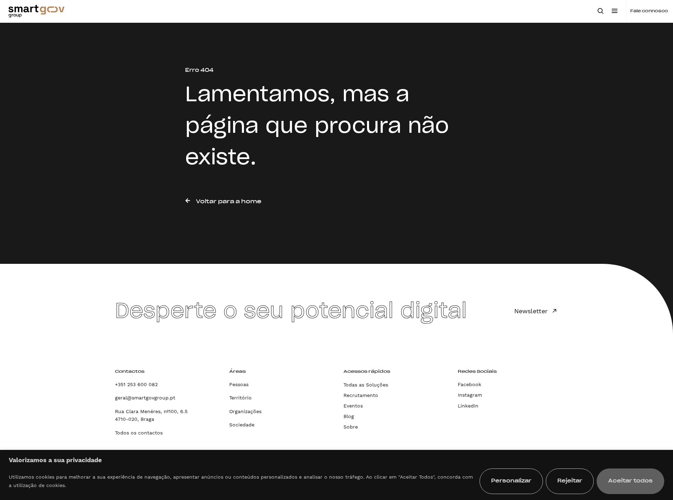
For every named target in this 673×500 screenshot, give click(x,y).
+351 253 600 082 (136, 384)
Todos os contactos (139, 433)
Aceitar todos (630, 481)
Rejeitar (569, 481)
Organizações (245, 411)
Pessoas (239, 384)
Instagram (470, 395)
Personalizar (511, 481)
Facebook (469, 384)
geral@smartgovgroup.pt (145, 397)
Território (240, 397)
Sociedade (241, 424)
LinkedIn (468, 406)
